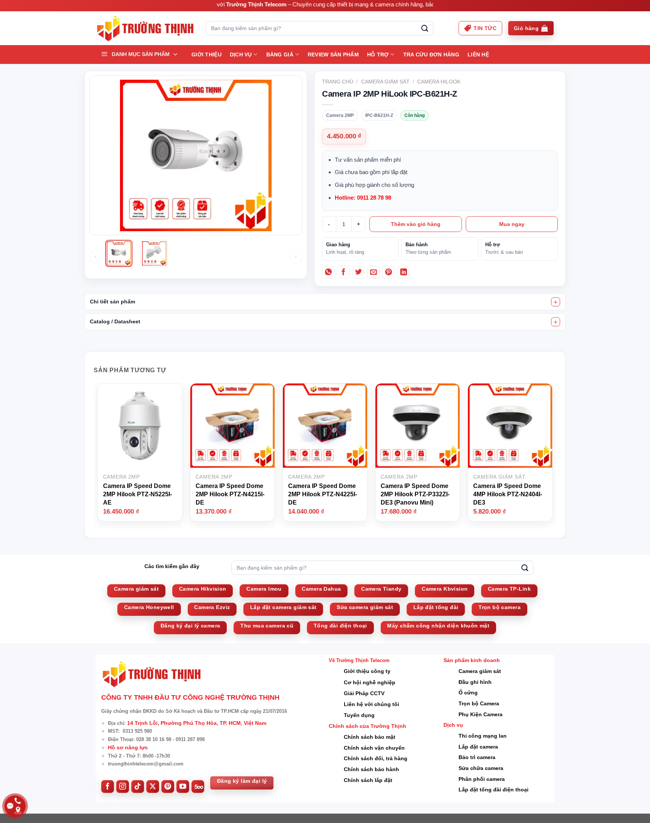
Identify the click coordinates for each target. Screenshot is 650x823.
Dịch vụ (241, 55)
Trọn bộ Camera (479, 703)
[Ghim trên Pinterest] (388, 272)
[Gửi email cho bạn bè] (373, 272)
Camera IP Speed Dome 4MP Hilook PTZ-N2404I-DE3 (507, 494)
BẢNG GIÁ (279, 55)
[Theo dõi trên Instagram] (122, 786)
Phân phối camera (482, 779)
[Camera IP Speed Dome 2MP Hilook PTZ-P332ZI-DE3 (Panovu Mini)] (417, 425)
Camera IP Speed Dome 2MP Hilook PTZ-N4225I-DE (322, 494)
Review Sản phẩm (333, 55)
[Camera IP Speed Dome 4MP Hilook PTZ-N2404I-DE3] (510, 425)
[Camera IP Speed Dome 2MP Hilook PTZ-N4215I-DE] (232, 425)
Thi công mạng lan (483, 736)
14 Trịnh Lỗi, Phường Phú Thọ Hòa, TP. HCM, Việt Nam (196, 723)
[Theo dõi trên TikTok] (137, 786)
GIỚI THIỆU (206, 55)
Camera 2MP (340, 115)
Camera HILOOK (438, 82)
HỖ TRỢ (378, 55)
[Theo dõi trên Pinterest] (167, 786)
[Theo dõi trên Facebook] (107, 786)
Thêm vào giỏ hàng (415, 224)
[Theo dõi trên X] (152, 786)
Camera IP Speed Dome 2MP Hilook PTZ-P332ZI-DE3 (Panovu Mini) (415, 494)
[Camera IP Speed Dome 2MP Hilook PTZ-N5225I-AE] (140, 425)
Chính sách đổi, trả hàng (375, 758)
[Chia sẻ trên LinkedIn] (403, 272)
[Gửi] (424, 28)
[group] (196, 256)
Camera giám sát (385, 82)
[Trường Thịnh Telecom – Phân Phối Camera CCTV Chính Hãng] (145, 28)
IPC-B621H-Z (379, 115)
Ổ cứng (468, 693)
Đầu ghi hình (475, 682)
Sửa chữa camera (481, 768)
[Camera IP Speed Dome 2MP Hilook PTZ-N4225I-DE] (325, 425)
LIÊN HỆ (478, 55)
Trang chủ (337, 82)
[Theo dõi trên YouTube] (182, 786)
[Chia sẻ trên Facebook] (343, 272)
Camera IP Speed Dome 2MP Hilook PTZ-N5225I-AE (137, 494)
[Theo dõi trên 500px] (197, 786)
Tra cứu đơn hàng (431, 55)
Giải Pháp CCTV (364, 693)
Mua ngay (511, 224)
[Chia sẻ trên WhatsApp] (328, 272)
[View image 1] (118, 253)
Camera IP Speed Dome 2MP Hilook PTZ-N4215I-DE (230, 494)
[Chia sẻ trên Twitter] (358, 272)
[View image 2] (154, 253)
